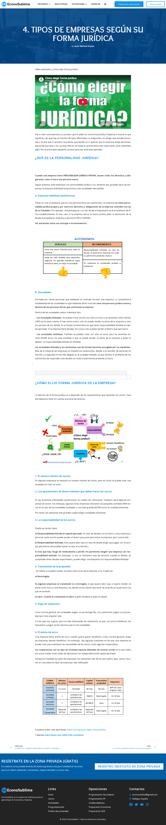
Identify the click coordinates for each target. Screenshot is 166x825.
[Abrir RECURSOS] (49, 4)
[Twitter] (136, 804)
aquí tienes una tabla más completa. (64, 735)
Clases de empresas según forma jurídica (86, 729)
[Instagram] (147, 804)
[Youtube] (141, 804)
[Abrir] (109, 4)
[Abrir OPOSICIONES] (86, 4)
